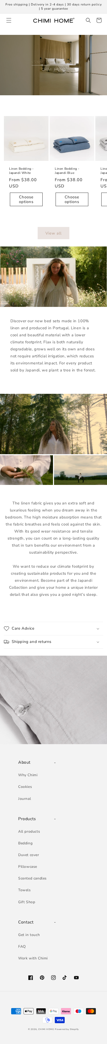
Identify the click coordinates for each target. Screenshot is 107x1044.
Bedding (25, 843)
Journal (24, 798)
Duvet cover (28, 854)
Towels (24, 890)
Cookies (25, 786)
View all (53, 233)
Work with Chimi (33, 958)
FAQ (22, 946)
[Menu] (8, 20)
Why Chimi (27, 775)
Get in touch (29, 934)
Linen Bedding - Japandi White (21, 171)
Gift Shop (26, 902)
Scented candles (32, 878)
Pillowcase (27, 866)
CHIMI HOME (46, 1029)
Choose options (26, 199)
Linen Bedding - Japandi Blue (67, 171)
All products (29, 831)
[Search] (87, 20)
